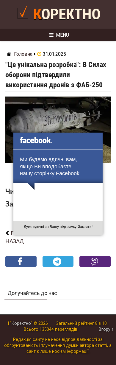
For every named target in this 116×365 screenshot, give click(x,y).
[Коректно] (24, 21)
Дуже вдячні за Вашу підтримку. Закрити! (58, 227)
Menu (62, 35)
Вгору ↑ (106, 329)
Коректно (67, 14)
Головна (23, 54)
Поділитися (21, 266)
